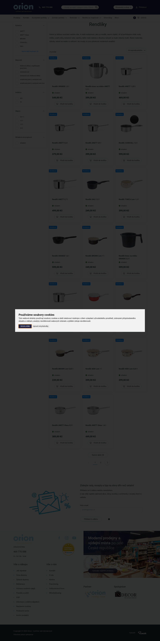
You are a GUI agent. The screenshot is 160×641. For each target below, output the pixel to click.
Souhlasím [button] (25, 326)
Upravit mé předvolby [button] (40, 326)
